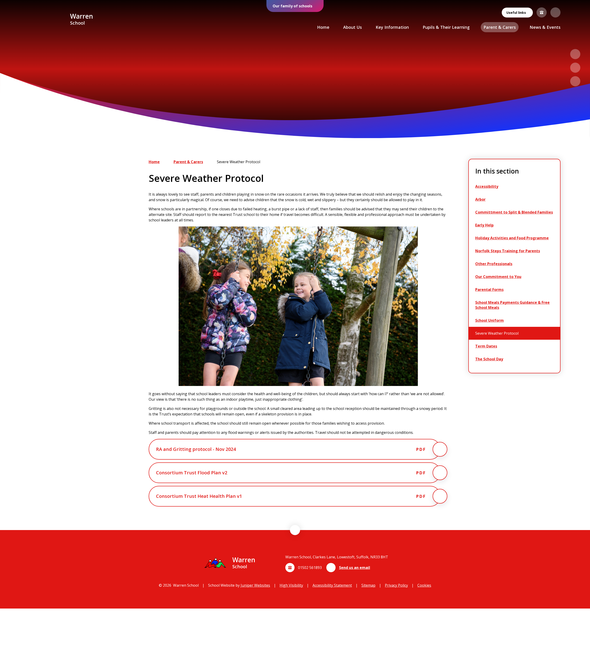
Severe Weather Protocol (238, 161)
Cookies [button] (424, 585)
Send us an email (354, 567)
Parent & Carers (188, 161)
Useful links (516, 12)
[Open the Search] (555, 12)
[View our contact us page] (542, 12)
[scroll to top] (295, 530)
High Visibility (291, 585)
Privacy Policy (396, 585)
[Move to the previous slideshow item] (575, 54)
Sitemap (368, 585)
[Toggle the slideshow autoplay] (575, 81)
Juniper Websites (255, 585)
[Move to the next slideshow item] (575, 68)
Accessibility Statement (332, 585)
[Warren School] (48, 19)
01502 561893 (310, 567)
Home (154, 161)
